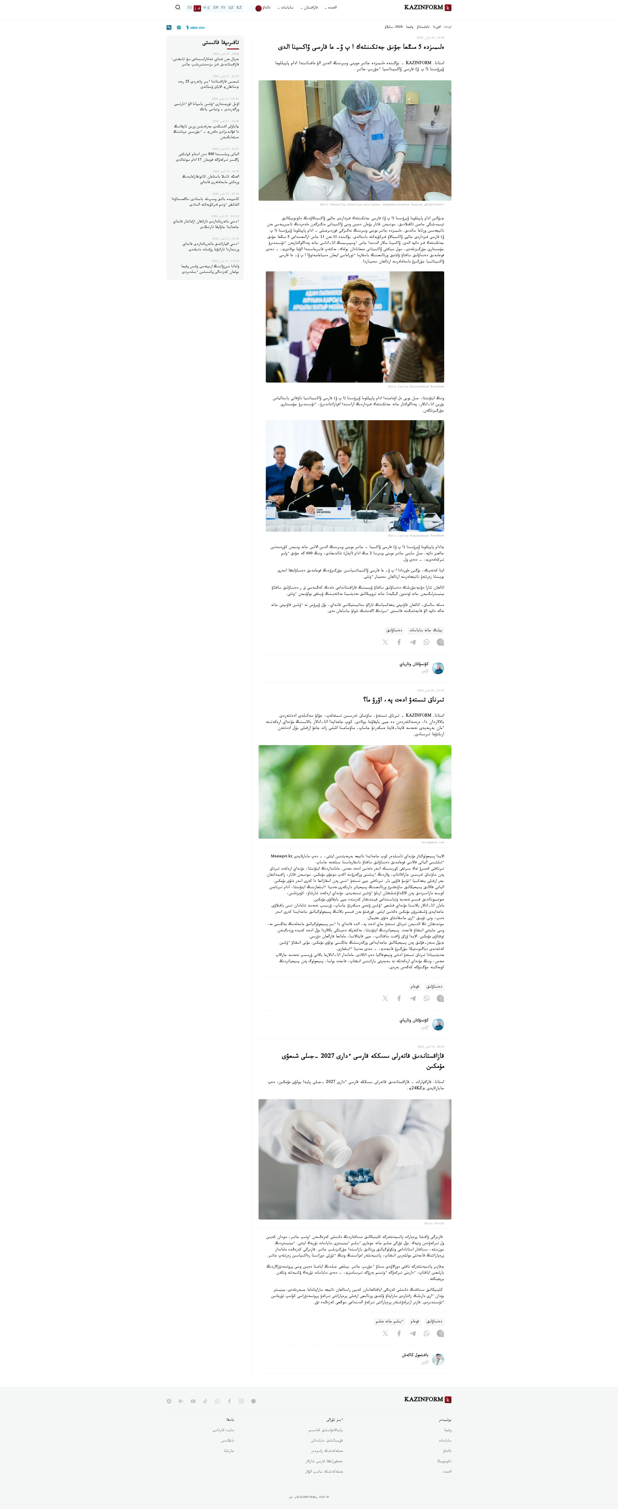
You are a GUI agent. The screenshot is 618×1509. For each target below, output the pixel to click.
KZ (239, 8)
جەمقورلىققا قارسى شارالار (324, 1462)
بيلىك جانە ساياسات (426, 631)
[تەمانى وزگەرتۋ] (255, 8)
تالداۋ (266, 8)
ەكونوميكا (444, 1462)
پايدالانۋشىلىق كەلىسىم (326, 1431)
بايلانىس (227, 1441)
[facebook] (229, 1401)
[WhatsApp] (426, 643)
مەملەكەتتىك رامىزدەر (327, 1451)
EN (215, 8)
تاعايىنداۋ (423, 27)
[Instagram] (440, 643)
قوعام (415, 987)
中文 (206, 8)
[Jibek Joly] (194, 27)
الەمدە (447, 1472)
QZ (231, 8)
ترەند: (447, 27)
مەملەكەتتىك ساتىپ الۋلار (324, 1472)
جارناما (229, 1451)
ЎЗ (189, 8)
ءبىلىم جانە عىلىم (389, 1322)
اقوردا (437, 27)
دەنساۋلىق (394, 631)
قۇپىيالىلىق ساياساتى (327, 1441)
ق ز (197, 8)
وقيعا (409, 27)
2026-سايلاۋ (394, 27)
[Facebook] (399, 643)
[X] (385, 643)
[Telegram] (413, 643)
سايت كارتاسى (223, 1431)
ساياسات (445, 1441)
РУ (223, 8)
